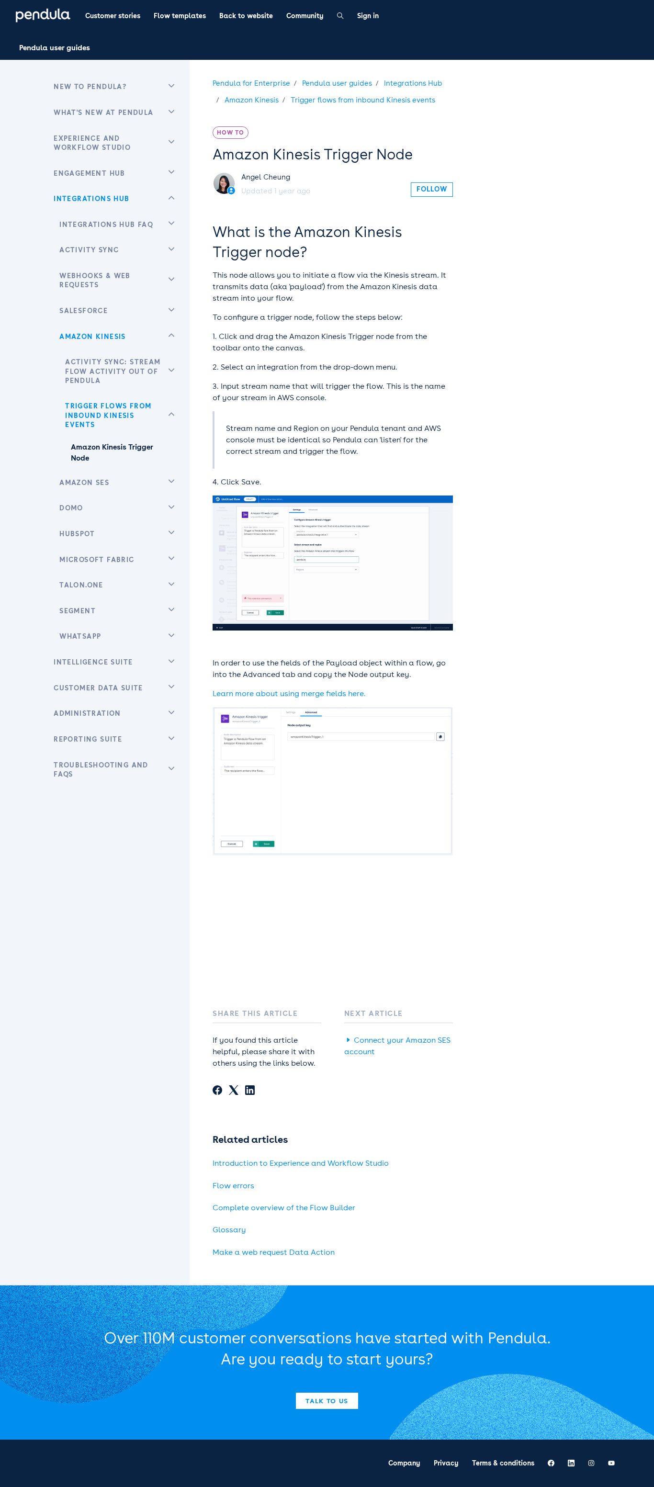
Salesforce (83, 311)
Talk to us (327, 1401)
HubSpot (77, 534)
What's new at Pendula (103, 112)
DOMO (71, 508)
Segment (77, 611)
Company (404, 1463)
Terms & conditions (503, 1463)
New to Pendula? (90, 86)
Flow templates (180, 16)
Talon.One (81, 585)
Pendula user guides (54, 48)
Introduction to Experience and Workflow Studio (301, 1163)
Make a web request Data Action (274, 1252)
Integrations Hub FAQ (106, 224)
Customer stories (112, 16)
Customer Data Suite (98, 688)
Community (305, 16)
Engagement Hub (89, 173)
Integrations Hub (413, 83)
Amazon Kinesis (252, 100)
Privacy (446, 1463)
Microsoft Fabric (96, 559)
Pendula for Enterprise (251, 83)
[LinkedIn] (250, 1091)
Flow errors (233, 1185)
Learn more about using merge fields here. (289, 693)
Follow (432, 189)
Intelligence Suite (93, 662)
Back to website (246, 16)
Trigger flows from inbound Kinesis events (363, 100)
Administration (87, 713)
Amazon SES (84, 482)
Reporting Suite (88, 739)
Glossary (229, 1229)
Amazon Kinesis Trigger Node (112, 452)
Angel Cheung (265, 177)
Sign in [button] (368, 16)
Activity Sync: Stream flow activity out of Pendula (112, 371)
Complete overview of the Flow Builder (284, 1207)
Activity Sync (89, 250)
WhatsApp (80, 636)
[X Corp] (233, 1091)
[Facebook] (217, 1091)
